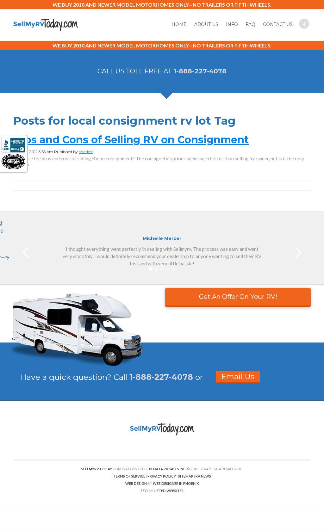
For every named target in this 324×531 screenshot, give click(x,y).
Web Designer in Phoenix (176, 483)
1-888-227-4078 (200, 71)
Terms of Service (129, 476)
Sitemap (185, 476)
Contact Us (278, 24)
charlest (86, 151)
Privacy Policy (161, 476)
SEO (144, 491)
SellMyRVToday (96, 469)
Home (179, 24)
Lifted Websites (169, 491)
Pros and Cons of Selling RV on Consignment (131, 139)
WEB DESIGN (136, 483)
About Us (206, 24)
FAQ (250, 24)
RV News (203, 476)
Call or (158, 377)
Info (232, 24)
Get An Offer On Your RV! (238, 296)
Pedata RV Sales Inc (167, 469)
